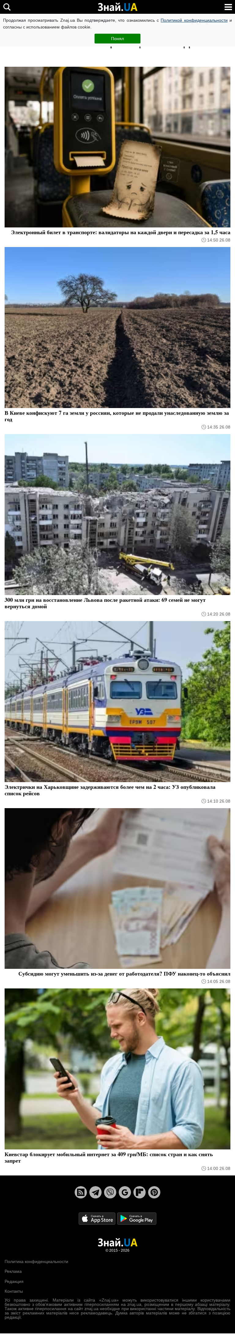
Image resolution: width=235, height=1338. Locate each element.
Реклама (13, 1271)
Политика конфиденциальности (36, 1261)
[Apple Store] (97, 1218)
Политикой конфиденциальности (194, 20)
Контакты (14, 1291)
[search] (7, 7)
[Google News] (125, 1192)
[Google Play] (137, 1218)
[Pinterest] (154, 1192)
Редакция (14, 1281)
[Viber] (110, 1192)
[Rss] (81, 1192)
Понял (117, 38)
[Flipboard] (139, 1192)
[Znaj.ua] (117, 7)
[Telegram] (95, 1192)
